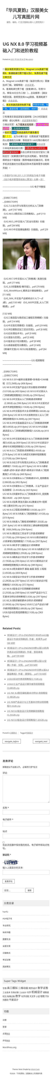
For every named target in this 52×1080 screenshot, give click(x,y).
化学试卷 (25, 996)
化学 (29, 992)
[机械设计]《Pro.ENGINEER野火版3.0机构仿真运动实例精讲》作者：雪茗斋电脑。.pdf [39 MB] (28, 652)
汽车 (47, 996)
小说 (38, 996)
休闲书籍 (6, 932)
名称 (6, 807)
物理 (42, 996)
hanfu (5, 911)
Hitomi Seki (35, 1069)
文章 (6, 1033)
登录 (5, 1026)
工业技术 (6, 992)
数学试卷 (43, 988)
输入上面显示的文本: (13, 867)
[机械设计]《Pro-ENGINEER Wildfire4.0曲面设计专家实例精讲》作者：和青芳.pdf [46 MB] (28, 639)
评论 (5, 772)
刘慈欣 (5, 1000)
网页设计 (33, 988)
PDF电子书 (7, 918)
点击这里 (29, 85)
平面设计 (13, 999)
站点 (5, 831)
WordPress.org (9, 1047)
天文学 (32, 996)
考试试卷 (6, 959)
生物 (5, 988)
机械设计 (29, 733)
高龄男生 (6, 966)
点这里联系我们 (29, 120)
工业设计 (22, 992)
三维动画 (23, 988)
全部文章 (6, 946)
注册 (5, 1020)
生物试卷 (15, 992)
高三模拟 (12, 988)
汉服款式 (13, 733)
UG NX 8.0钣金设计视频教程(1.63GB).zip (27, 720)
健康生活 (6, 939)
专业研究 (6, 925)
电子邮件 (8, 819)
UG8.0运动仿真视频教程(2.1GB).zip (24, 679)
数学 (18, 996)
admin (30, 59)
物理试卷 (11, 996)
